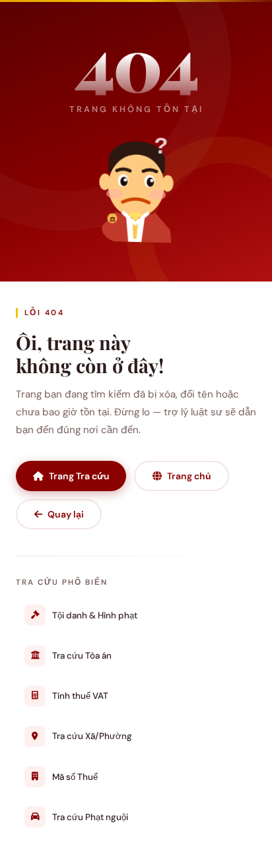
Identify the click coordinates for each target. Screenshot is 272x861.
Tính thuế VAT (80, 695)
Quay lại (66, 514)
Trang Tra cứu (79, 476)
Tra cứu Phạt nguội (90, 817)
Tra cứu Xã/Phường (92, 736)
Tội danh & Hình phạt (94, 615)
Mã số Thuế (75, 777)
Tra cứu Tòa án (82, 655)
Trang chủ (189, 476)
